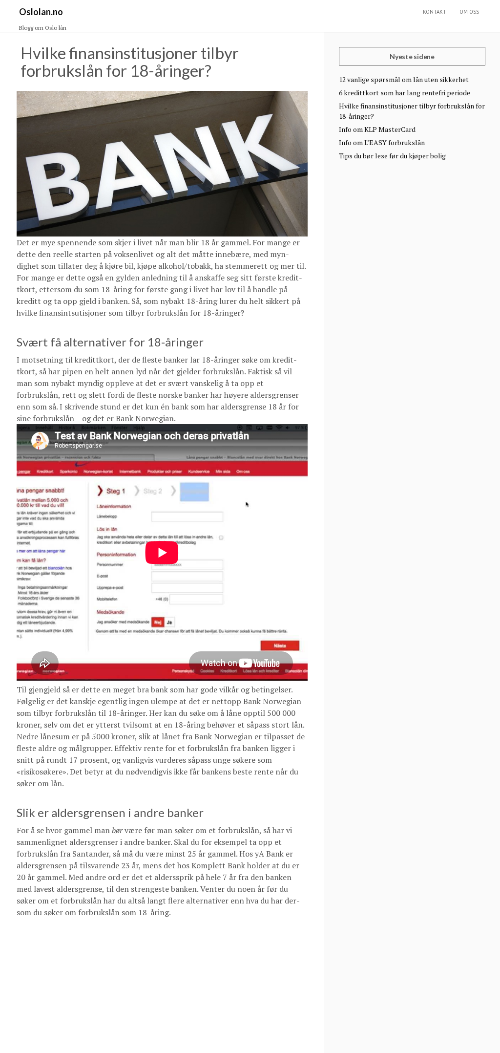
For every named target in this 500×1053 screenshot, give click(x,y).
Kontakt (434, 11)
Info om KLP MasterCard (377, 129)
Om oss (469, 11)
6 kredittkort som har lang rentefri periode (404, 92)
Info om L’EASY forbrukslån (382, 142)
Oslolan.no (41, 11)
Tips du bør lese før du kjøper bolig (392, 155)
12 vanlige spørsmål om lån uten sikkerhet (404, 79)
